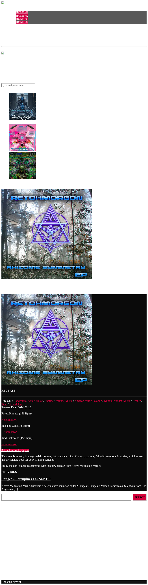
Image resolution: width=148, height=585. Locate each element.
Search (5, 492)
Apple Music (35, 400)
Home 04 (22, 22)
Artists (15, 28)
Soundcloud (16, 404)
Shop (12, 35)
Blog (13, 38)
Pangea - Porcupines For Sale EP (26, 479)
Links (13, 41)
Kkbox (108, 400)
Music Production (19, 562)
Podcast (15, 25)
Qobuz (98, 400)
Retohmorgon (9, 419)
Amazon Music (83, 400)
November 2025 (18, 546)
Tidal (4, 404)
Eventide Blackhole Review (17, 514)
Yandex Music (122, 400)
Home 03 (22, 18)
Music (13, 31)
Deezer (136, 400)
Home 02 (22, 15)
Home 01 (22, 12)
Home (13, 9)
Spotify (49, 400)
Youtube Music (63, 400)
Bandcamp (20, 400)
